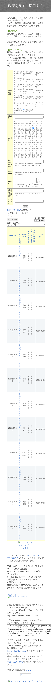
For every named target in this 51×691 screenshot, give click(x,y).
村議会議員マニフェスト (18, 91)
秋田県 (29, 125)
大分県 (26, 156)
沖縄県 (37, 156)
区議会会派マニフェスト (18, 98)
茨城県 (41, 125)
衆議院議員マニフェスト (18, 111)
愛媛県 (33, 150)
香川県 (29, 150)
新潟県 (37, 131)
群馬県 (19, 131)
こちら (28, 670)
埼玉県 (22, 131)
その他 (41, 156)
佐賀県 (15, 156)
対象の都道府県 (28, 235)
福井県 (19, 137)
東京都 (29, 131)
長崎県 (19, 156)
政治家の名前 (12, 595)
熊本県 (22, 156)
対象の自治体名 (31, 235)
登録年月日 (13, 236)
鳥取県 (37, 143)
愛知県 (37, 137)
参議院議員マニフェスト (20, 257)
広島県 (19, 150)
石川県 (15, 137)
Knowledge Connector (16, 651)
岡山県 (15, 150)
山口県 (22, 150)
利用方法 (11, 210)
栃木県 (15, 131)
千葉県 (26, 131)
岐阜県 (29, 137)
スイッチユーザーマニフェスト (38, 104)
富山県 (41, 131)
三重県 (41, 137)
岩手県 (22, 125)
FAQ (19, 210)
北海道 (15, 125)
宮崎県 (29, 156)
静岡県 (33, 137)
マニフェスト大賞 (15, 662)
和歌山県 (33, 143)
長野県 (26, 137)
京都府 (19, 143)
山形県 (33, 125)
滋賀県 (15, 143)
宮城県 (26, 125)
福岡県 (41, 150)
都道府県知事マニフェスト (18, 74)
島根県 (41, 143)
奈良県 (29, 143)
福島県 (37, 125)
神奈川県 (33, 131)
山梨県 (22, 137)
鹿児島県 (33, 156)
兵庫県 (26, 143)
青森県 (19, 125)
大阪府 (22, 143)
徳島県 (26, 150)
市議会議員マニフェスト (18, 80)
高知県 (37, 150)
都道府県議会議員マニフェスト (28, 74)
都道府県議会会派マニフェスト (28, 91)
